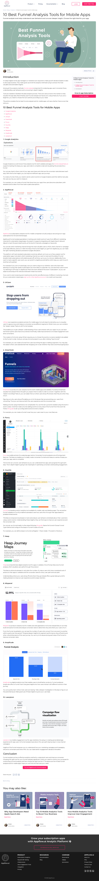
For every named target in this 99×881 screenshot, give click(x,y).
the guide (11, 408)
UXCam (7, 116)
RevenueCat (65, 857)
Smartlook (8, 119)
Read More (7, 817)
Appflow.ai (8, 114)
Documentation (44, 857)
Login (76, 4)
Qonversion (65, 862)
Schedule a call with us (49, 847)
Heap (7, 127)
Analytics (13, 10)
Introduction (78, 82)
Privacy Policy (88, 862)
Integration (20, 867)
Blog (63, 4)
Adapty (64, 859)
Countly (7, 125)
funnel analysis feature (61, 164)
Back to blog (6, 780)
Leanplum (8, 136)
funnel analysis (28, 88)
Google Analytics (10, 111)
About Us (86, 857)
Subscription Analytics (23, 857)
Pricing (40, 4)
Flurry (7, 122)
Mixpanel (8, 130)
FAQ (85, 859)
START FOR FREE (83, 96)
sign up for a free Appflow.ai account (35, 277)
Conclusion (78, 88)
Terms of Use (88, 864)
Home (4, 10)
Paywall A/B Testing (23, 859)
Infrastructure (21, 862)
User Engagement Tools (24, 864)
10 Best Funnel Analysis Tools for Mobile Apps (84, 85)
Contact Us (87, 867)
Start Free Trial (89, 4)
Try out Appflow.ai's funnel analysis (35, 767)
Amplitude (8, 133)
